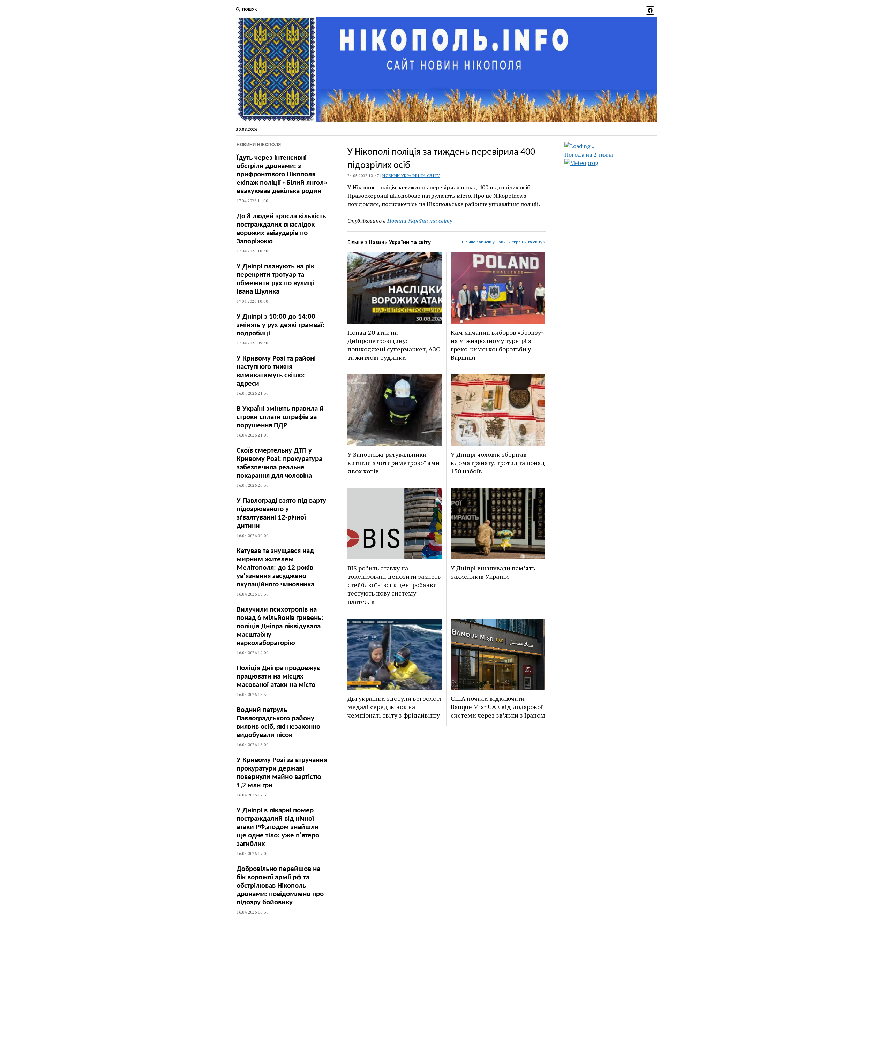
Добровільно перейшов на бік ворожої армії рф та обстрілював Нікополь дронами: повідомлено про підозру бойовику (280, 885)
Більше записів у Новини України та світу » (504, 241)
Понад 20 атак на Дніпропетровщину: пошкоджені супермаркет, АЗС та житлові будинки (393, 345)
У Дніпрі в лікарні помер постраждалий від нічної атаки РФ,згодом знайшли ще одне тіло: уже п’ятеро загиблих (278, 827)
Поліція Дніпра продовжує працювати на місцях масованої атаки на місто (278, 677)
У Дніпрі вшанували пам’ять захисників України (493, 572)
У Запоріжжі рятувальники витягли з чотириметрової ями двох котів (393, 462)
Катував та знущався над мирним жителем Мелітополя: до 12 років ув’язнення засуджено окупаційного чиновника (275, 567)
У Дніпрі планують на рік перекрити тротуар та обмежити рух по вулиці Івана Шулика (275, 279)
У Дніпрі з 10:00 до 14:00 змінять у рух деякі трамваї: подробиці (280, 325)
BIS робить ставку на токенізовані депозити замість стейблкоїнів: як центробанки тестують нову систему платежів (394, 585)
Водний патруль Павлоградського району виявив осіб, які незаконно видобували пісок (278, 722)
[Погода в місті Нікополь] (616, 146)
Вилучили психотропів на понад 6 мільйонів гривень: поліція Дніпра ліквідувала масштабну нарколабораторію (280, 626)
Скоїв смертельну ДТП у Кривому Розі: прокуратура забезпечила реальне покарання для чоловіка (279, 463)
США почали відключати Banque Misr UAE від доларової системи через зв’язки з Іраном (498, 706)
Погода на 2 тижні (588, 154)
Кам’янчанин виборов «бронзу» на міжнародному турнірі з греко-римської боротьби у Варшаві (497, 345)
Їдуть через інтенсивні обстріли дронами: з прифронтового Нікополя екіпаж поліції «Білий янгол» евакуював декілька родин (282, 174)
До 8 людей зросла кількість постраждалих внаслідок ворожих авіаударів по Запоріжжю (281, 229)
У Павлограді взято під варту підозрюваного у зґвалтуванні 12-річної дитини (281, 513)
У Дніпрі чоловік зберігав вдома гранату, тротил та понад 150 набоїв (498, 462)
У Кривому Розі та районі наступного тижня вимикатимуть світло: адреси (276, 371)
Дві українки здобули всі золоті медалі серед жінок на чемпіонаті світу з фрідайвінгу (394, 706)
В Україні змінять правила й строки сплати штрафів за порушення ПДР (280, 417)
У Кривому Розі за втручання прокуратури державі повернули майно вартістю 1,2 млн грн (282, 773)
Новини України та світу (411, 175)
